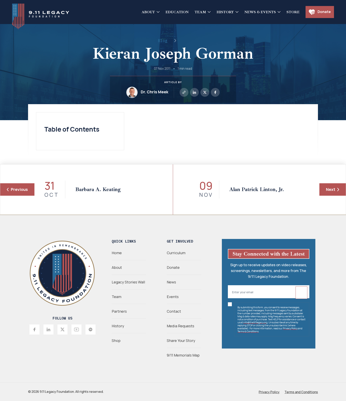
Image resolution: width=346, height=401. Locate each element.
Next (330, 189)
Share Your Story (181, 340)
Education (177, 12)
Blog (162, 40)
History (225, 12)
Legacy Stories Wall (128, 282)
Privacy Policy (290, 328)
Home (117, 252)
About (148, 12)
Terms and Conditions (301, 392)
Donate (324, 11)
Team (200, 12)
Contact (174, 311)
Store (293, 12)
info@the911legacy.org (255, 322)
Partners (119, 311)
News (171, 282)
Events (173, 296)
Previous (19, 189)
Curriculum (176, 252)
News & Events (260, 12)
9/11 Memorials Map (183, 355)
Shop (116, 340)
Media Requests (180, 325)
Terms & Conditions (247, 331)
